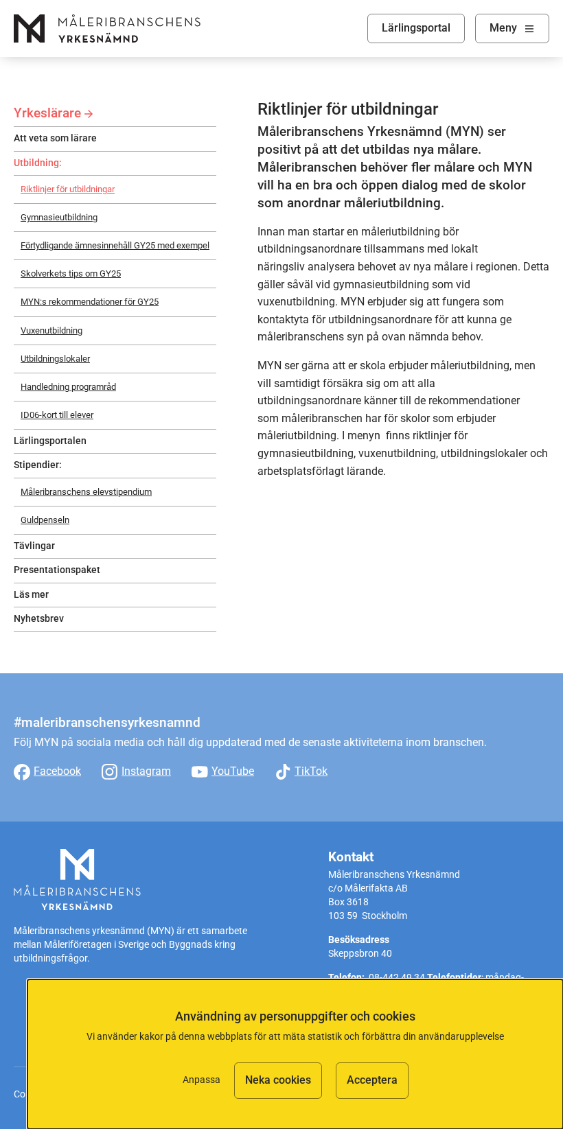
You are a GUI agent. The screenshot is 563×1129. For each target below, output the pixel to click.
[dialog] (295, 1054)
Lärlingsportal (416, 27)
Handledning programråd (68, 387)
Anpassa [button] (201, 1079)
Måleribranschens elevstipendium (86, 492)
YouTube (232, 771)
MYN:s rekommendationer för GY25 (90, 301)
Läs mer (31, 595)
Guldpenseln (45, 520)
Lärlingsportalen (50, 441)
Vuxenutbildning (51, 330)
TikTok (311, 771)
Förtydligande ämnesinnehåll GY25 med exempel (115, 245)
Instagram (146, 771)
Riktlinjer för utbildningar (68, 189)
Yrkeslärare (47, 113)
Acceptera (372, 1079)
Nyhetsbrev (39, 619)
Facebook (57, 771)
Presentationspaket (57, 570)
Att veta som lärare (55, 138)
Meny (503, 27)
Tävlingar (34, 546)
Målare (107, 28)
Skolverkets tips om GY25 (71, 273)
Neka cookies (278, 1079)
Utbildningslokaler (55, 358)
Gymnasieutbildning (59, 217)
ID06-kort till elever (57, 415)
